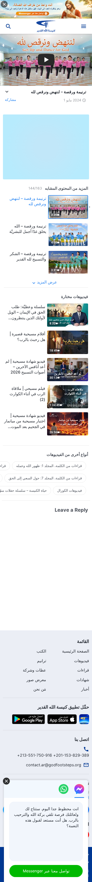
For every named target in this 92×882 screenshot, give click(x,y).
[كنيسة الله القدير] (46, 26)
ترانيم (41, 660)
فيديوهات (81, 660)
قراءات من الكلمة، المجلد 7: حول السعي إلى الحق (45, 478)
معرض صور (36, 679)
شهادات (83, 679)
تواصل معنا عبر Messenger (46, 870)
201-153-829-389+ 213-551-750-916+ (53, 755)
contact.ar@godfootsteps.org (53, 764)
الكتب (41, 651)
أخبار (85, 689)
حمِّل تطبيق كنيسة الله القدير (63, 707)
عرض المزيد (47, 282)
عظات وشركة (34, 670)
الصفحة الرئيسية (75, 651)
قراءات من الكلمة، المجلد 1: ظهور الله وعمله (49, 466)
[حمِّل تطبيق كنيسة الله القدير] (84, 718)
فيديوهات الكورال (69, 490)
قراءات (83, 670)
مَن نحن (39, 689)
